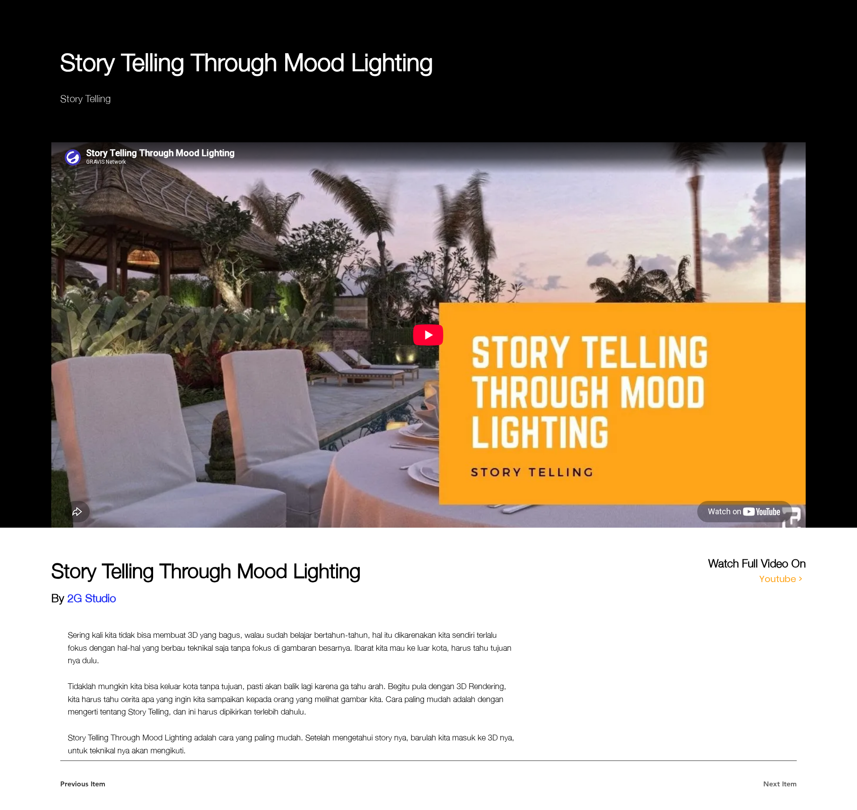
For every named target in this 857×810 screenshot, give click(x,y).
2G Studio (91, 597)
